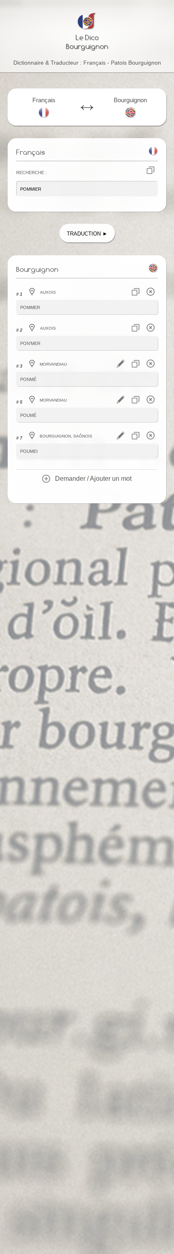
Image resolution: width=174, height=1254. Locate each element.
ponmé (28, 378)
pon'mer (30, 342)
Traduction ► (87, 233)
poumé (28, 414)
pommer (30, 306)
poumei (29, 450)
